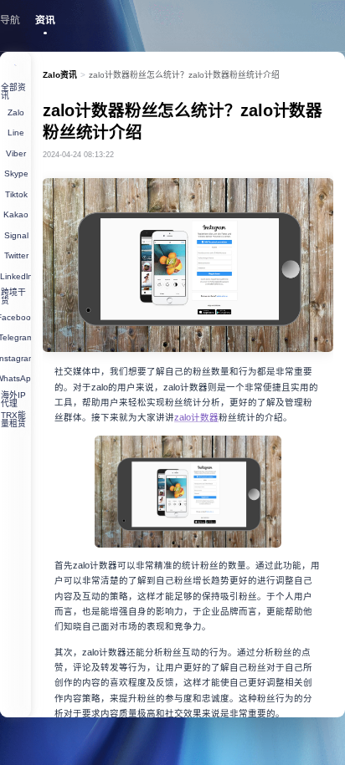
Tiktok (16, 194)
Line (16, 132)
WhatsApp (15, 378)
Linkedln (15, 276)
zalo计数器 (196, 417)
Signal (16, 235)
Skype (16, 173)
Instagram (15, 358)
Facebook (15, 317)
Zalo (16, 112)
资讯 (45, 20)
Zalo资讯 (60, 74)
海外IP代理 (13, 399)
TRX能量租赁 (13, 419)
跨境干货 (13, 296)
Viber (16, 153)
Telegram (15, 337)
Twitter (16, 255)
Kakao (15, 214)
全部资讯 (13, 91)
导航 (10, 20)
